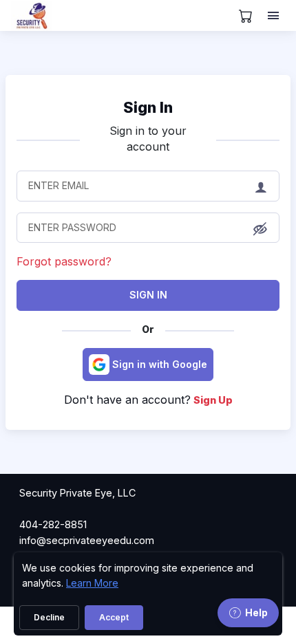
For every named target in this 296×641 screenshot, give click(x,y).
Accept (114, 617)
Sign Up (213, 400)
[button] (260, 228)
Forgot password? (64, 261)
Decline (49, 617)
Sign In (148, 295)
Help (256, 612)
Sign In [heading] (148, 107)
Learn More (92, 583)
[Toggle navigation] (274, 15)
